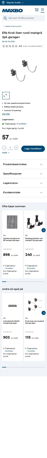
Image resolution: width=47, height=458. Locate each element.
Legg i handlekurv (33, 148)
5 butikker (22, 123)
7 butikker (9, 268)
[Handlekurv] (37, 10)
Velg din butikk (14, 2)
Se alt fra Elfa (8, 41)
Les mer (6, 113)
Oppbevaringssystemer (13, 26)
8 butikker (31, 268)
